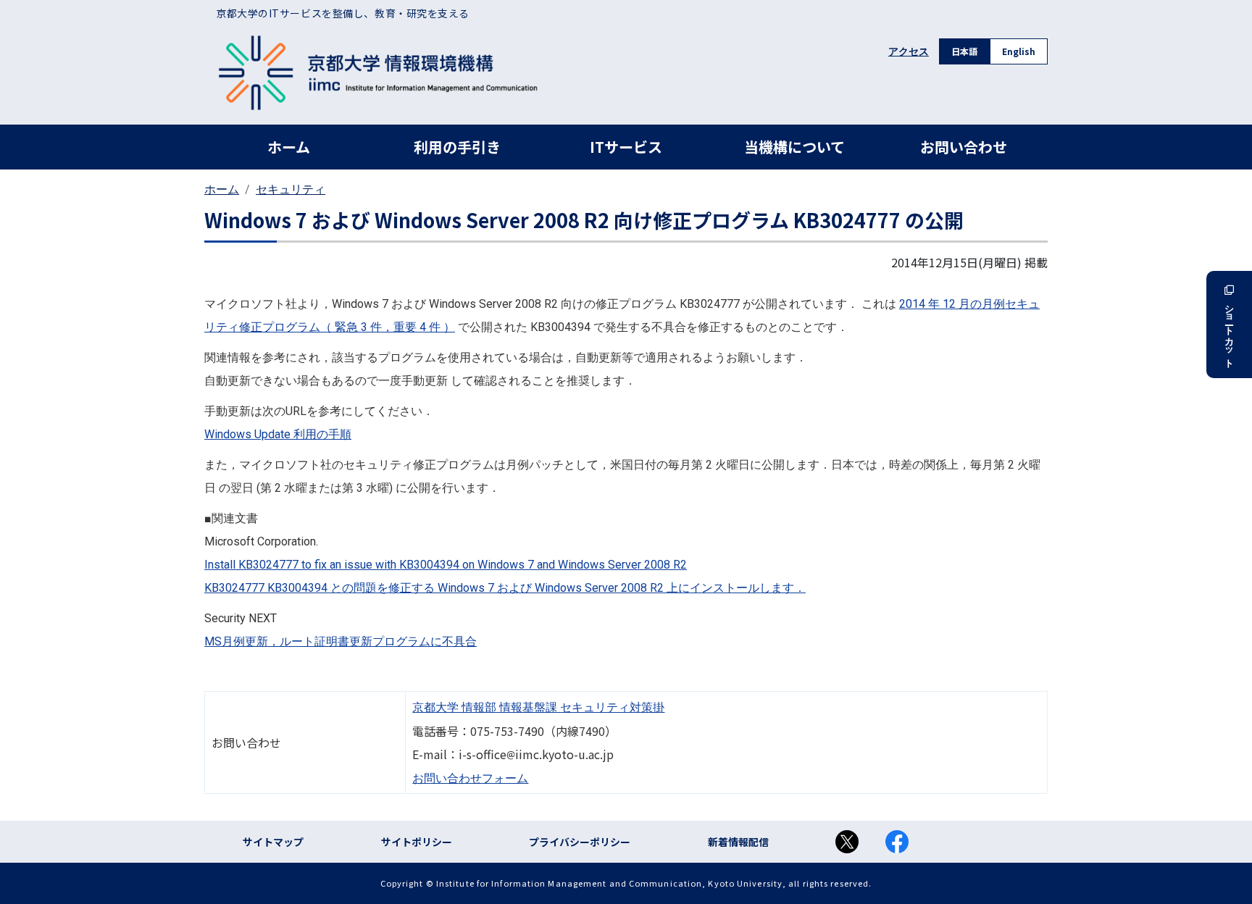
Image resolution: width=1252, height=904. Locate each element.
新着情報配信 (738, 841)
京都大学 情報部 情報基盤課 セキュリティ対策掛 (538, 707)
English (1018, 51)
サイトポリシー (416, 841)
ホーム (288, 146)
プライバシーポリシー (579, 841)
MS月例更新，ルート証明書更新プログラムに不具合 (340, 641)
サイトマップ (273, 841)
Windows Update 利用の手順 (277, 434)
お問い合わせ (963, 146)
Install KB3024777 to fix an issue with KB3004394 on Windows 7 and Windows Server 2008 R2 (445, 565)
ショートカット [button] (1229, 331)
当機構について (794, 146)
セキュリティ (290, 189)
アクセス (908, 51)
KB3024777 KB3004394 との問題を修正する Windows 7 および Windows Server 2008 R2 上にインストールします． (505, 588)
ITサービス (626, 146)
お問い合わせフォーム (470, 778)
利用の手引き (457, 146)
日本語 (964, 51)
